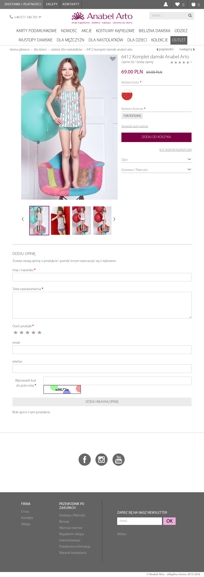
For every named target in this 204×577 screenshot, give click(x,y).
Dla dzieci (137, 40)
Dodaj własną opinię (102, 402)
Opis (124, 160)
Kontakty (70, 4)
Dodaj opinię (145, 62)
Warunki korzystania (72, 553)
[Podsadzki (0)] (177, 4)
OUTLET (179, 40)
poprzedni (166, 49)
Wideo (121, 534)
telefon (17, 362)
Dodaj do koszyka (156, 137)
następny (186, 49)
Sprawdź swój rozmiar (134, 126)
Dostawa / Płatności (134, 170)
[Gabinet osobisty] (165, 4)
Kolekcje (159, 40)
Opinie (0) (127, 62)
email (16, 343)
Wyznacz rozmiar (70, 528)
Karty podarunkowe (36, 31)
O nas (25, 512)
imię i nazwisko (22, 270)
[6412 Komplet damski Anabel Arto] (69, 127)
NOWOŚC (69, 31)
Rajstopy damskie (35, 40)
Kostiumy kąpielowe (115, 31)
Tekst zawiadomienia (26, 289)
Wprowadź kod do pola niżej (25, 383)
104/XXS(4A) (132, 116)
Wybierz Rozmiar (132, 109)
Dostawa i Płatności (23, 4)
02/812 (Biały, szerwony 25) (127, 94)
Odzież (181, 31)
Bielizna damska (154, 31)
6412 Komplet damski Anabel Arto (109, 50)
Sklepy (52, 4)
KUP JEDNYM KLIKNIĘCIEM (175, 150)
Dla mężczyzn (70, 40)
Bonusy (64, 522)
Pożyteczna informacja (74, 547)
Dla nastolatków (106, 40)
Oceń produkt (22, 326)
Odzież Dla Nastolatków (66, 50)
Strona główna (19, 50)
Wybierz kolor (130, 82)
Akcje (86, 31)
